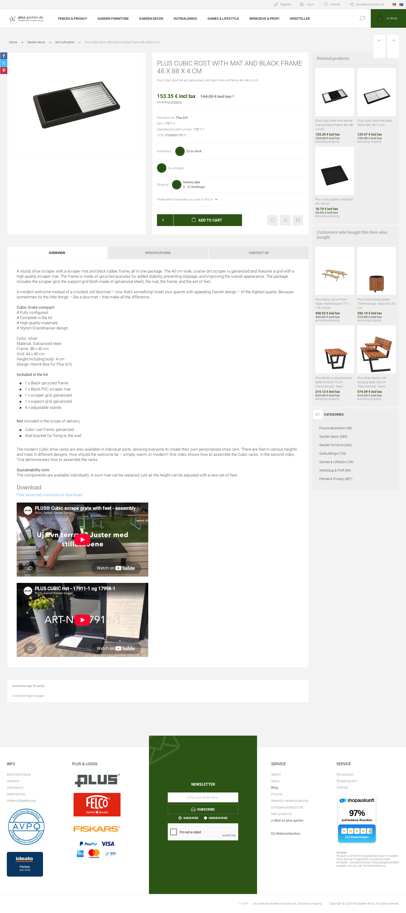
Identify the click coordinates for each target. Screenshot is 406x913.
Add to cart (324, 95)
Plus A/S (182, 117)
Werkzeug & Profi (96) (335, 470)
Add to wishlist (272, 220)
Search (276, 774)
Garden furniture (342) (335, 445)
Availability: (164, 151)
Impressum (15, 787)
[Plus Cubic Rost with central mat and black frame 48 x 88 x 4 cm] (334, 105)
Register (286, 4)
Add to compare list (285, 220)
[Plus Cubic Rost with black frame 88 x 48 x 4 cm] (376, 105)
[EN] (401, 4)
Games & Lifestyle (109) (336, 462)
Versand (13, 781)
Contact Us (259, 253)
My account (345, 774)
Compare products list (370, 4)
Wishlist (342, 787)
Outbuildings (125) (332, 453)
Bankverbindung (19, 774)
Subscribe (191, 818)
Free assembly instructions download (49, 494)
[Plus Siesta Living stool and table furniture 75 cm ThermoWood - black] (334, 363)
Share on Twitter (3, 63)
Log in (310, 4)
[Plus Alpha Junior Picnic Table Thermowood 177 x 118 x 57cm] (334, 284)
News (275, 781)
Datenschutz (16, 794)
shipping (176, 102)
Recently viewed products (289, 801)
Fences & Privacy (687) (335, 479)
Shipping (162, 184)
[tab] (57, 252)
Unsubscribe (218, 818)
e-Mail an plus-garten (287, 820)
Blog (274, 787)
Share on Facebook (3, 55)
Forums (276, 794)
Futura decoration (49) (335, 428)
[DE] (394, 4)
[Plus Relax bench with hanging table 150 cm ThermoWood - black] (376, 363)
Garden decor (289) (333, 436)
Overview (57, 253)
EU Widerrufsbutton (285, 833)
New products (281, 814)
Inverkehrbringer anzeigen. (28, 696)
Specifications (158, 253)
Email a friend (298, 220)
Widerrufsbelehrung (21, 801)
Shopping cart (346, 781)
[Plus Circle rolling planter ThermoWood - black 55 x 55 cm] (376, 284)
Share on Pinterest (3, 70)
